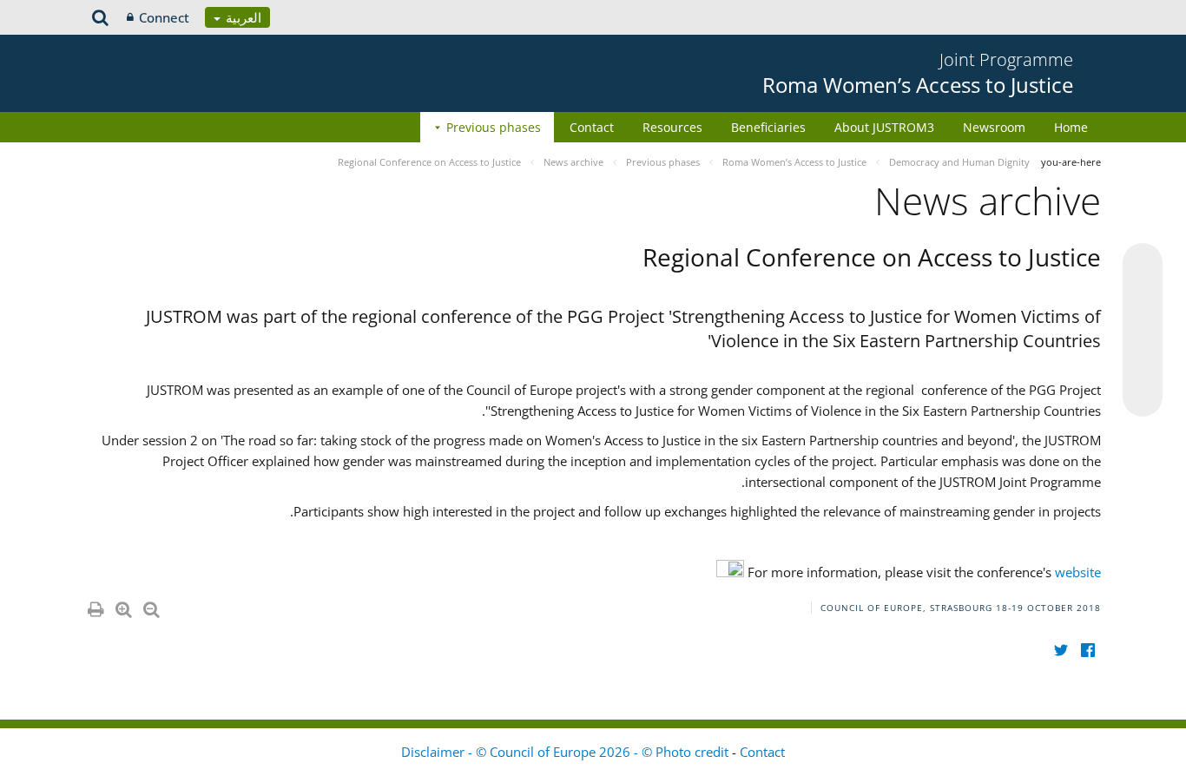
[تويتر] (1060, 649)
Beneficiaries (768, 127)
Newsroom (994, 127)
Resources (672, 127)
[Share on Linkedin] (1143, 364)
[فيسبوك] (1087, 649)
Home (1071, 127)
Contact (592, 127)
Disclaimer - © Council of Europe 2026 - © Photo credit (566, 751)
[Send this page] (1143, 397)
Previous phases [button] (493, 127)
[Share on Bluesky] (1143, 265)
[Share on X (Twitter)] (1143, 298)
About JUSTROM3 (884, 127)
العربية (241, 17)
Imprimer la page (94, 605)
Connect (164, 17)
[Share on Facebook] (1143, 331)
